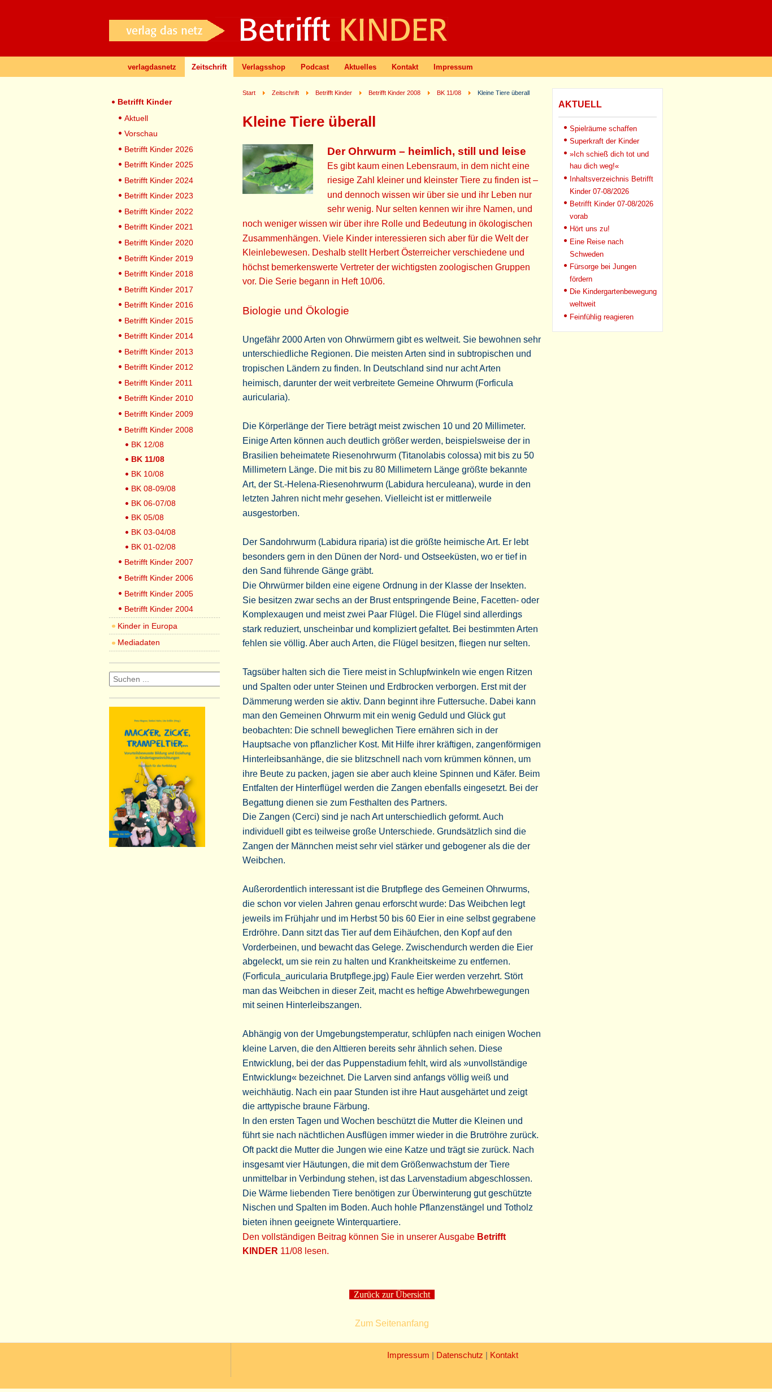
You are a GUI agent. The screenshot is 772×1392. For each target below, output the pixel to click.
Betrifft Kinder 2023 (158, 195)
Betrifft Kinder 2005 (158, 593)
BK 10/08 (147, 473)
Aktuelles (360, 67)
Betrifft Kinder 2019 (158, 258)
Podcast (315, 67)
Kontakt (405, 67)
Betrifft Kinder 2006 (158, 577)
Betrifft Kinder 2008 (158, 429)
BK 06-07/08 (153, 503)
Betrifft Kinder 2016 (158, 304)
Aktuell (136, 118)
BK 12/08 (147, 444)
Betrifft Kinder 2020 (158, 242)
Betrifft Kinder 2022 (158, 211)
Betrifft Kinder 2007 (158, 562)
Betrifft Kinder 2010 (158, 398)
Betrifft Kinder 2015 (158, 320)
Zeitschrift (209, 67)
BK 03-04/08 (153, 532)
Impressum (453, 67)
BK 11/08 (147, 459)
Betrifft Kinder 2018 (158, 273)
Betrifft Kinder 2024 (158, 180)
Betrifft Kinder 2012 (158, 366)
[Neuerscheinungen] (157, 844)
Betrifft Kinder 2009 (158, 413)
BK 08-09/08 (153, 488)
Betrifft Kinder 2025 (158, 164)
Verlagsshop (263, 67)
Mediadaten (139, 642)
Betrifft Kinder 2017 (158, 289)
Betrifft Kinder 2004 (158, 608)
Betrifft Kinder (145, 101)
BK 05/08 (147, 517)
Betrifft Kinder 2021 (158, 226)
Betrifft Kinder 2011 (158, 382)
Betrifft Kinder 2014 (158, 335)
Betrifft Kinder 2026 (158, 149)
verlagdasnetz (152, 67)
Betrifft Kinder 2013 (158, 351)
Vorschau (141, 133)
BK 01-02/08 (153, 546)
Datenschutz (459, 1355)
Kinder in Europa (147, 625)
